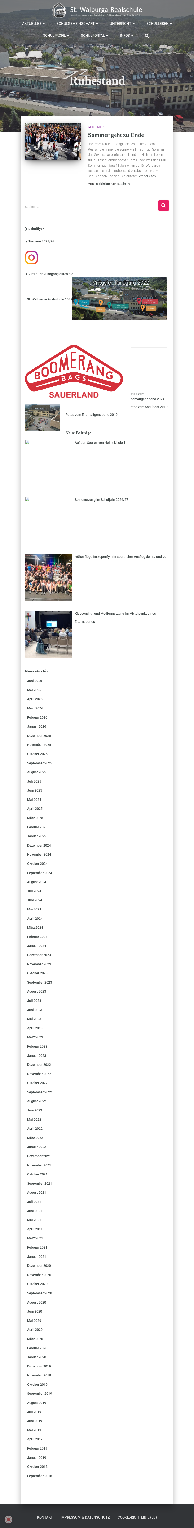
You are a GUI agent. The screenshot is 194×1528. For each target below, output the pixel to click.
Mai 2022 (34, 1119)
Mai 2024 (34, 909)
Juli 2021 (34, 1202)
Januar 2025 (36, 836)
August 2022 (36, 1101)
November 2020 (39, 1275)
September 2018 (39, 1476)
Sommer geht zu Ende (116, 135)
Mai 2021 (34, 1220)
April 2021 (35, 1229)
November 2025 (39, 745)
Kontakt (45, 1517)
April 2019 (35, 1439)
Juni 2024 (34, 900)
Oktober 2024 (37, 863)
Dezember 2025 (39, 736)
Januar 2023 (36, 1056)
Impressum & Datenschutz (85, 1517)
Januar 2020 (36, 1357)
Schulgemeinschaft (76, 24)
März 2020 (35, 1339)
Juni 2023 (34, 1010)
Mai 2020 (34, 1320)
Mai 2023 (34, 1019)
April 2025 (35, 809)
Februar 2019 (37, 1448)
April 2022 (35, 1128)
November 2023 (39, 964)
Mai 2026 (34, 690)
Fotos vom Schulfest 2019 (148, 407)
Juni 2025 (34, 790)
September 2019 (39, 1393)
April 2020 (35, 1329)
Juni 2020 (34, 1311)
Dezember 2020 (39, 1266)
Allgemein (96, 127)
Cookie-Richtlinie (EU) (137, 1517)
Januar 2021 (36, 1257)
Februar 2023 (37, 1046)
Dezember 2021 (39, 1156)
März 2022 (35, 1138)
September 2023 (39, 982)
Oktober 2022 (37, 1083)
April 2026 (35, 699)
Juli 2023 (34, 1001)
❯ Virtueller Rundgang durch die (49, 274)
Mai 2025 (34, 800)
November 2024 (39, 854)
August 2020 (36, 1302)
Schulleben (158, 24)
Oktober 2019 (37, 1384)
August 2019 (36, 1403)
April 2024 (35, 918)
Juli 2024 (34, 891)
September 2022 (39, 1092)
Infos (125, 35)
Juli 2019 (34, 1412)
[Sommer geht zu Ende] (53, 141)
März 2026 (35, 708)
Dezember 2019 (39, 1366)
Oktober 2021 (37, 1174)
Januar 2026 (36, 726)
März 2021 (35, 1238)
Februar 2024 (37, 937)
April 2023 (35, 1028)
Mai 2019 (34, 1430)
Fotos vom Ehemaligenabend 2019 (92, 415)
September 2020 (39, 1293)
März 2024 (35, 927)
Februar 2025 (37, 827)
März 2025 (35, 818)
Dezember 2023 (39, 955)
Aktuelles (32, 24)
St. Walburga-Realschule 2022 (48, 299)
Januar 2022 (36, 1147)
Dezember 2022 (39, 1064)
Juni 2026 (34, 681)
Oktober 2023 (37, 973)
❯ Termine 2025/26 (39, 241)
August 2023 (36, 991)
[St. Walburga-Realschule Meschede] (97, 10)
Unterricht (121, 24)
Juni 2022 (34, 1110)
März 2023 (35, 1037)
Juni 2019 (34, 1421)
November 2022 (39, 1074)
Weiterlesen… (148, 176)
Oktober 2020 (37, 1284)
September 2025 (39, 763)
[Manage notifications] (8, 1519)
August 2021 (36, 1192)
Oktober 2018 (37, 1467)
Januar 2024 (36, 946)
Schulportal (93, 35)
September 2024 (39, 873)
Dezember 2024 (39, 845)
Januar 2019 (36, 1458)
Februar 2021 (37, 1247)
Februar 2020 (37, 1348)
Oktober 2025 (37, 754)
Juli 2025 (34, 781)
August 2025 (36, 772)
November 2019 (39, 1375)
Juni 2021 (34, 1211)
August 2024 (36, 882)
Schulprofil (55, 35)
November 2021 (39, 1165)
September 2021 (39, 1183)
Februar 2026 (37, 717)
